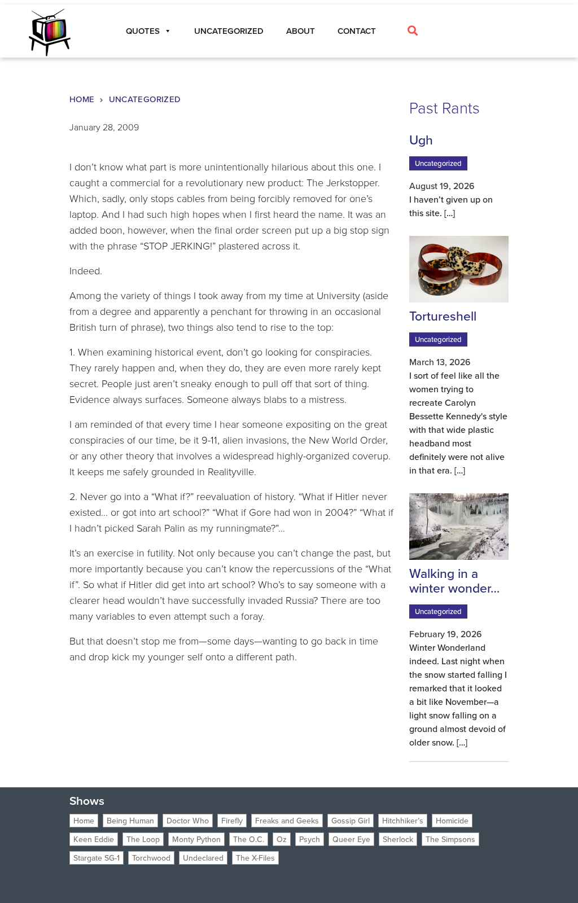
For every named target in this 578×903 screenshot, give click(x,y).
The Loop (143, 839)
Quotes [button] (143, 31)
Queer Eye (351, 839)
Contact (357, 31)
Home (82, 99)
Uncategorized (229, 31)
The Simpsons (450, 839)
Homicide (452, 820)
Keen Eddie (93, 839)
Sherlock (398, 839)
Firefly (232, 820)
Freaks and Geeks (287, 820)
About (300, 31)
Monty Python (196, 839)
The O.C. (248, 839)
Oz (282, 839)
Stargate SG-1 (96, 857)
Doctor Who (188, 820)
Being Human (130, 820)
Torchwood (151, 857)
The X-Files (255, 857)
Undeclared (203, 857)
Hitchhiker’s (402, 820)
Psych (309, 839)
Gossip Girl (350, 820)
